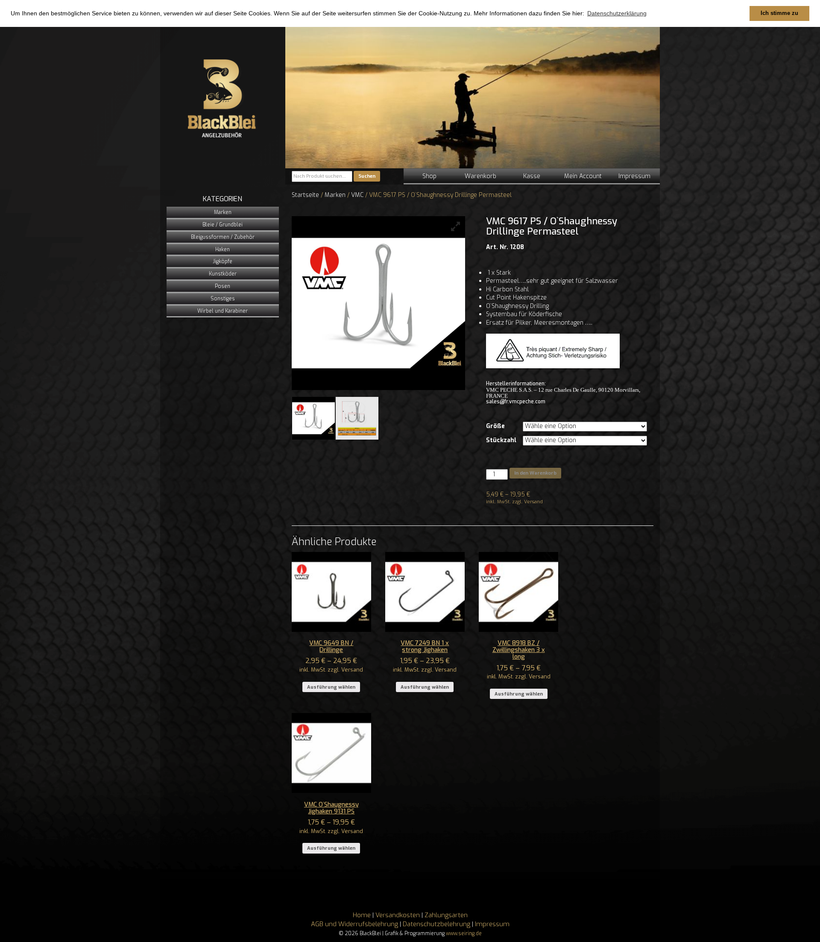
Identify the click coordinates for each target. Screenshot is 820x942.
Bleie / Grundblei (222, 224)
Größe (495, 426)
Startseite (305, 195)
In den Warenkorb (535, 473)
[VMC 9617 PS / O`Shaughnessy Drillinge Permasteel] (313, 418)
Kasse (531, 176)
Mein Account (583, 176)
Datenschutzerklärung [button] (617, 13)
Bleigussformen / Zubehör (223, 237)
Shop (429, 176)
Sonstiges (223, 298)
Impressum (634, 176)
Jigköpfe (222, 261)
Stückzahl (501, 440)
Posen (222, 286)
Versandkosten (397, 915)
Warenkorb (480, 176)
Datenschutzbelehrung (436, 924)
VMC (357, 195)
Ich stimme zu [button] (779, 13)
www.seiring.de (464, 933)
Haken (222, 249)
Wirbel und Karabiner (222, 311)
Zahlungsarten (446, 915)
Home (362, 915)
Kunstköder (223, 273)
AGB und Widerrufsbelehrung (354, 924)
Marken (222, 212)
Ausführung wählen (331, 687)
